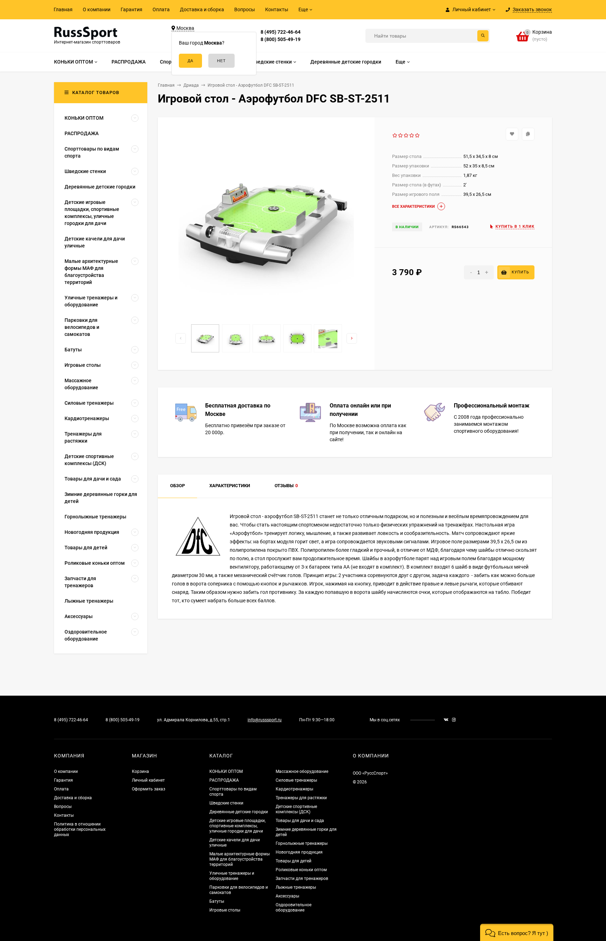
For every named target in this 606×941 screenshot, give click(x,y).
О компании (96, 9)
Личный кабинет (148, 780)
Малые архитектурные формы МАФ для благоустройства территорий (239, 859)
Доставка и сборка (202, 9)
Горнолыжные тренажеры (302, 843)
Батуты (216, 901)
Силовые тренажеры (296, 780)
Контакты (276, 9)
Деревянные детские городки (238, 811)
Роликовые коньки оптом (301, 869)
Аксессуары (287, 896)
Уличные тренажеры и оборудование (231, 876)
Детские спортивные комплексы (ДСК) (296, 809)
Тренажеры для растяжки (301, 797)
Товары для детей (293, 861)
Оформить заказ (148, 789)
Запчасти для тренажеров (302, 878)
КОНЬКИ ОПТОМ (226, 771)
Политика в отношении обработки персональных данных (80, 829)
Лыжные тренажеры (296, 887)
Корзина (140, 771)
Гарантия (131, 9)
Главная (63, 9)
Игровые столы (224, 910)
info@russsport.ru (265, 719)
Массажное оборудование (302, 771)
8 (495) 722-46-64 (281, 32)
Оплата (161, 9)
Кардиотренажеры (294, 789)
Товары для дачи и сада (300, 820)
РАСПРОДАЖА (224, 780)
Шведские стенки (226, 803)
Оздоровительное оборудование (293, 907)
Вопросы (244, 9)
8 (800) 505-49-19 (281, 39)
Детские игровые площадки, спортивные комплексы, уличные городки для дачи (237, 826)
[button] (516, 932)
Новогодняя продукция (299, 852)
